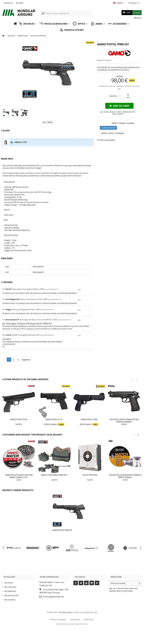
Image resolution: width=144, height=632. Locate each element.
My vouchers (9, 599)
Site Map (19, 3)
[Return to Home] (3, 36)
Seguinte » (26, 359)
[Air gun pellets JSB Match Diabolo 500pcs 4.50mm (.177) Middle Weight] (125, 456)
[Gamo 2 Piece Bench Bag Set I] (54, 456)
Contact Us (8, 3)
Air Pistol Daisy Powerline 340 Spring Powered (124, 420)
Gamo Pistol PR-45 (18, 419)
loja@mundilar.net (56, 596)
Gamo (49, 122)
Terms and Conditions (58, 619)
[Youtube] (86, 583)
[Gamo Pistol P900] (89, 401)
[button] (27, 24)
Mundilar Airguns (66, 612)
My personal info (11, 595)
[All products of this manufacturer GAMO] (119, 53)
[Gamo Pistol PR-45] (18, 401)
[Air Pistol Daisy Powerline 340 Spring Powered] (124, 401)
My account (9, 577)
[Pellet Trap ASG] (89, 456)
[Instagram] (91, 583)
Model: (99, 60)
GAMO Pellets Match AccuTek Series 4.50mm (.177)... (19, 476)
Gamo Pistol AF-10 (53, 419)
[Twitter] (81, 583)
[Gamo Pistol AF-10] (54, 401)
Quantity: (113, 96)
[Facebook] (75, 583)
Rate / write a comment (113, 133)
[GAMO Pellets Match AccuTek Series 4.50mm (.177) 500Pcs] (18, 456)
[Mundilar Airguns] (18, 13)
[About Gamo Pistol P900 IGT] (68, 510)
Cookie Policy (75, 619)
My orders (8, 582)
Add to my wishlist (107, 140)
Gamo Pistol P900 (89, 419)
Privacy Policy (89, 619)
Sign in (139, 17)
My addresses (10, 591)
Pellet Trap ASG (90, 475)
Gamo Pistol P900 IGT (62, 530)
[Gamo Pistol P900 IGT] (6, 112)
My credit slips (10, 587)
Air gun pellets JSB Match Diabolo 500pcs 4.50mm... (125, 476)
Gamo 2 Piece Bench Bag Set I (54, 475)
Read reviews (109, 128)
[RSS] (97, 583)
